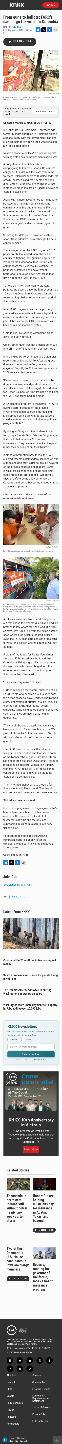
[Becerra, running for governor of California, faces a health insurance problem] (44, 1253)
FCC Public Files (40, 1421)
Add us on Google (44, 111)
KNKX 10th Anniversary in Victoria (31, 1122)
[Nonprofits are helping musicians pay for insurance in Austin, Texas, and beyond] (44, 1184)
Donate (50, 5)
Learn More (31, 1149)
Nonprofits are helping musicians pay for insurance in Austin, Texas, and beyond (43, 1208)
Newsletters (13, 1424)
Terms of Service (41, 1407)
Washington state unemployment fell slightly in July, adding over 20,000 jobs (30, 1006)
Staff (9, 1389)
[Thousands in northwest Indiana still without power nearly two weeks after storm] (18, 1184)
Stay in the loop (31, 1054)
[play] (5, 1440)
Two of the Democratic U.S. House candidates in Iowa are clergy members (18, 1259)
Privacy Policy (40, 1059)
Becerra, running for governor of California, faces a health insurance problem (43, 1277)
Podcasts (11, 1417)
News (28, 1039)
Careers (36, 1375)
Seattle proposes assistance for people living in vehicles (30, 976)
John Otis (16, 27)
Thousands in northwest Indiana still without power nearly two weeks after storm (17, 1208)
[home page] (17, 5)
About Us (11, 1375)
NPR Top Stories (19, 897)
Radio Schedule (15, 1403)
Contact (11, 1382)
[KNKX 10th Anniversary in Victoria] (31, 1092)
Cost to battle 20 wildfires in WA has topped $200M (29, 962)
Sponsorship (38, 1382)
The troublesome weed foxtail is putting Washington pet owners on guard (27, 991)
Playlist (10, 1410)
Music (15, 1039)
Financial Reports (41, 1389)
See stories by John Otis (17, 884)
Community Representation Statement (40, 1398)
